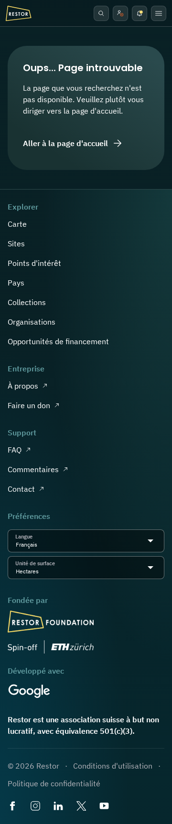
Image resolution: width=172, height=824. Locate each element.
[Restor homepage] (19, 13)
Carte (17, 224)
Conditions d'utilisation (112, 766)
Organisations (31, 322)
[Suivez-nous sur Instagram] (36, 807)
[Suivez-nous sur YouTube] (105, 807)
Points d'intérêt (34, 263)
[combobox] (40, 544)
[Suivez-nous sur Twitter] (82, 807)
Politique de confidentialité (54, 783)
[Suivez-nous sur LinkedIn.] (59, 807)
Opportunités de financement (58, 341)
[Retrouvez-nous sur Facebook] (13, 807)
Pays (16, 282)
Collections (27, 302)
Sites (16, 243)
